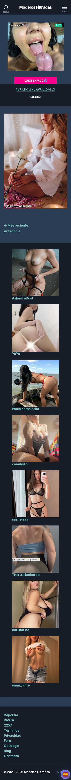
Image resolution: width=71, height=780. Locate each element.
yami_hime (21, 685)
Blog (7, 751)
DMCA (9, 720)
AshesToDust (22, 298)
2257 (8, 725)
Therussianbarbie (26, 575)
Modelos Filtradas (35, 7)
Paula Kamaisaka (25, 409)
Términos (11, 730)
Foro (7, 741)
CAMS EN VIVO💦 (35, 80)
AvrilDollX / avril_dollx (35, 89)
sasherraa (20, 519)
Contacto (11, 756)
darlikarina (20, 630)
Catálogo (11, 746)
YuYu (16, 354)
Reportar (11, 715)
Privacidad (12, 735)
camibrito (19, 464)
